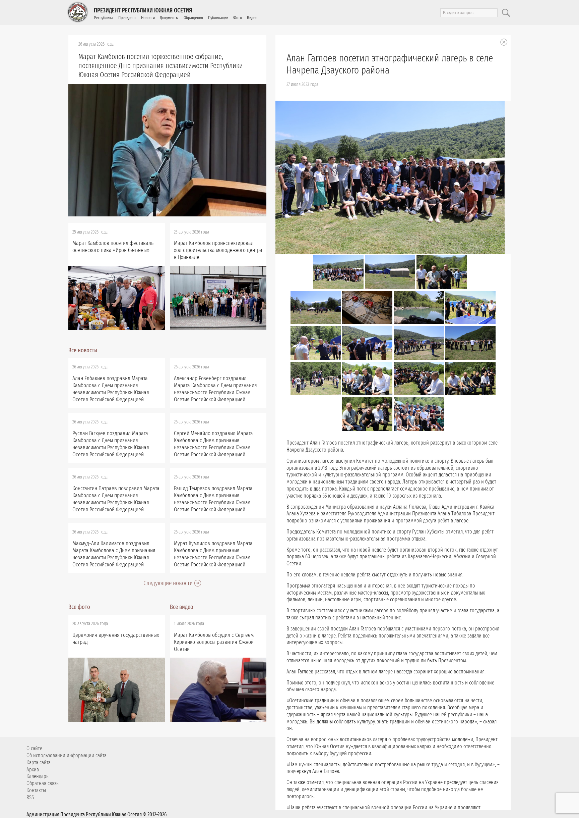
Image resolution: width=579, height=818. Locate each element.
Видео (252, 17)
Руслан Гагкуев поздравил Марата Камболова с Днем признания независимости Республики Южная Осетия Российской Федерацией (110, 444)
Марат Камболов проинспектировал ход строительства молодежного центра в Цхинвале (218, 250)
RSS (30, 797)
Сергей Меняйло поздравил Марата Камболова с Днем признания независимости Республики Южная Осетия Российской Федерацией (213, 444)
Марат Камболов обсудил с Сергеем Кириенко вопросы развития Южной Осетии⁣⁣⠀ (214, 642)
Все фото (79, 607)
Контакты (36, 790)
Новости (148, 17)
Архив (32, 769)
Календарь (37, 776)
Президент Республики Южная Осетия (143, 10)
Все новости (82, 350)
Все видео (181, 607)
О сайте (34, 748)
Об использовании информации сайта (66, 755)
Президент (127, 17)
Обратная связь (42, 783)
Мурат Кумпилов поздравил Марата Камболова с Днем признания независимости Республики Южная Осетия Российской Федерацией (213, 554)
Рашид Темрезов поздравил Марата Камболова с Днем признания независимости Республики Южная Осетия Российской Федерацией (213, 499)
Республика (103, 17)
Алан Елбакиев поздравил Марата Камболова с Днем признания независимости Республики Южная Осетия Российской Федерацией (110, 389)
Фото (237, 17)
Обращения (193, 17)
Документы (169, 17)
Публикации (218, 17)
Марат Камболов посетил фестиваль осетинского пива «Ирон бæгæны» (112, 247)
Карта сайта (38, 762)
